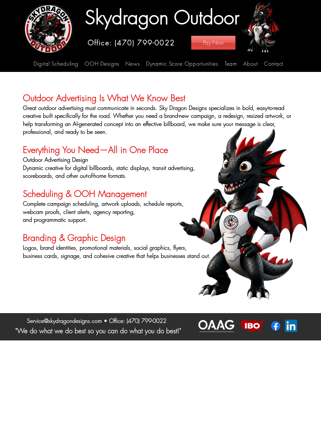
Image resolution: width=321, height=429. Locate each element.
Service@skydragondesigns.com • (68, 320)
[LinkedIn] (291, 326)
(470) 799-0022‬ (146, 320)
